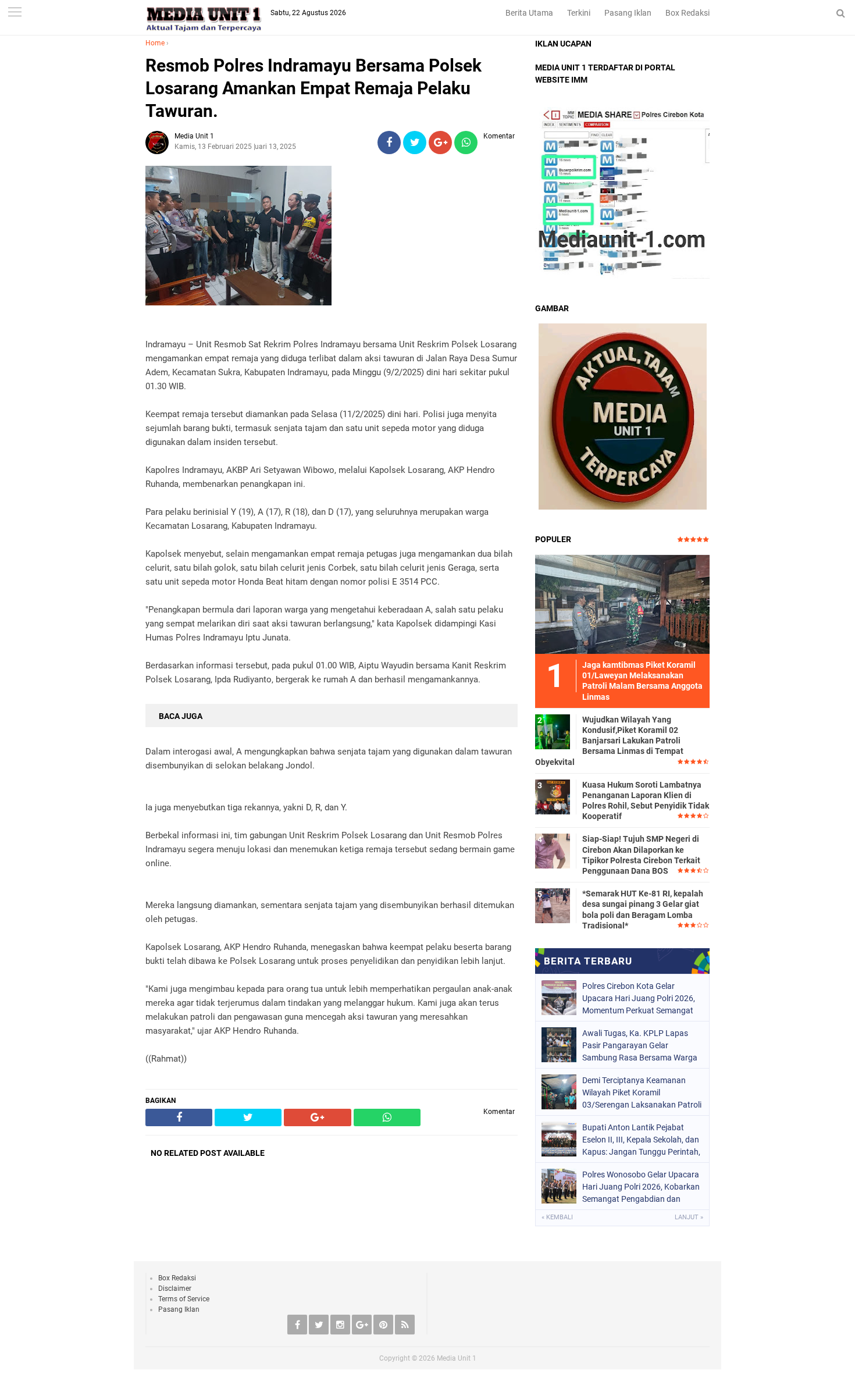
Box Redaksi (687, 12)
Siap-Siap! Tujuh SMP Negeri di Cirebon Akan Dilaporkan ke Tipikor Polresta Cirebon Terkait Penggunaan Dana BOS (641, 854)
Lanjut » (689, 1217)
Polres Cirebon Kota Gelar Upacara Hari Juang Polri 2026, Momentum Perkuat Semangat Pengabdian (638, 998)
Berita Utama (529, 12)
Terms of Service (183, 1299)
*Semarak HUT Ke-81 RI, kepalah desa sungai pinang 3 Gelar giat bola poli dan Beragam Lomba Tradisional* (642, 909)
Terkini (578, 12)
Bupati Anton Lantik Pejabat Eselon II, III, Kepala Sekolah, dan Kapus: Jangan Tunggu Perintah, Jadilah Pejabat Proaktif (641, 1139)
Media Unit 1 (456, 1358)
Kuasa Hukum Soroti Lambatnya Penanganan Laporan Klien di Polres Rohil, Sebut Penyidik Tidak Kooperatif (645, 800)
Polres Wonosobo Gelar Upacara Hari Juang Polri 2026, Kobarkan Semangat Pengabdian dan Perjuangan (641, 1187)
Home (155, 43)
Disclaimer (174, 1288)
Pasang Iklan (627, 12)
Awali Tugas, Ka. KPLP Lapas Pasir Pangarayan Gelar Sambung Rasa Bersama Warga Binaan (639, 1045)
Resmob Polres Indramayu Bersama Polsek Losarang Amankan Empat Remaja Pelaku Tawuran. (313, 88)
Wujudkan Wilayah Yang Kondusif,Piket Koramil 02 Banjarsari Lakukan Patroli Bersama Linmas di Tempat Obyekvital (609, 741)
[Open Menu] (14, 13)
